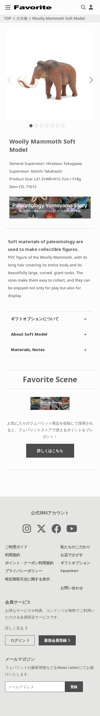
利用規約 (12, 554)
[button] (31, 125)
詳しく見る (15, 627)
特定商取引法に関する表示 (27, 578)
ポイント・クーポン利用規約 (29, 562)
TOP (7, 18)
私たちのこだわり (75, 546)
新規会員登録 (56, 640)
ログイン (19, 640)
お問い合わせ (72, 587)
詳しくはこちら (50, 450)
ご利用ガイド (16, 546)
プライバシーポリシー (23, 570)
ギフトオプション (75, 562)
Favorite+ (70, 570)
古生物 (21, 18)
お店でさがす (72, 554)
